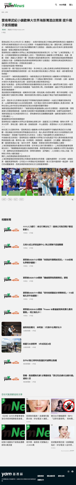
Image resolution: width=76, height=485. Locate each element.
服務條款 (41, 476)
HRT (4, 199)
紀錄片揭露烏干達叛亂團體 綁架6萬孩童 (13, 443)
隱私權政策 (51, 476)
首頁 (3, 12)
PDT (21, 199)
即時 (6, 12)
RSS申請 (62, 5)
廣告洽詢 (61, 476)
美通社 (4, 30)
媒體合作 (41, 480)
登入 (71, 5)
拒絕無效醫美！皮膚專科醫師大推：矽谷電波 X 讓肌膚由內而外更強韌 (37, 417)
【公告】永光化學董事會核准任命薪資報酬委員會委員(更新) (13, 417)
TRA (10, 199)
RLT (15, 199)
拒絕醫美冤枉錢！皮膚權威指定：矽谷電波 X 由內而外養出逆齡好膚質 (62, 443)
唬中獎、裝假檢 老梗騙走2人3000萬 (37, 443)
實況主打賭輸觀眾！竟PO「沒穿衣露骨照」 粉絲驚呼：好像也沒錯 (62, 417)
